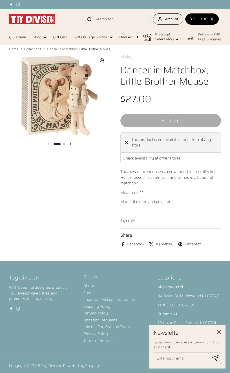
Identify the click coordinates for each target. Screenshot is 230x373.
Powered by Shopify (81, 366)
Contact (90, 293)
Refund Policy (95, 313)
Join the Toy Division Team (106, 327)
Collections (32, 49)
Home (13, 49)
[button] (202, 19)
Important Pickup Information (109, 299)
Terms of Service (98, 340)
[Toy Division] (32, 19)
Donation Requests (100, 320)
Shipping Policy (96, 306)
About (88, 286)
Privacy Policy (95, 334)
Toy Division (51, 366)
